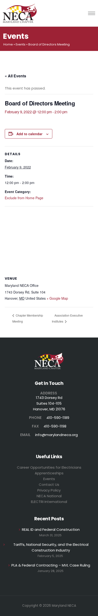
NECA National (49, 495)
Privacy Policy (49, 490)
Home (8, 44)
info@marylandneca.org (56, 434)
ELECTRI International (49, 501)
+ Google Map (57, 298)
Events (20, 44)
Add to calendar (29, 133)
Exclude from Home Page (24, 197)
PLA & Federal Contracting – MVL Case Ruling (50, 565)
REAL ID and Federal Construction (51, 529)
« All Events (15, 76)
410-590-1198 (55, 426)
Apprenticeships (49, 473)
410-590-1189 (57, 417)
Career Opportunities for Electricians (49, 467)
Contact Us (49, 484)
